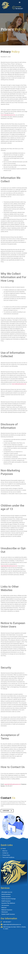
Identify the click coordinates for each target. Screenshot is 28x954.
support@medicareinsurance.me (12, 784)
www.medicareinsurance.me (19, 384)
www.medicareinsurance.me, (8, 115)
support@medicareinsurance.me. (9, 566)
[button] (19, 2)
